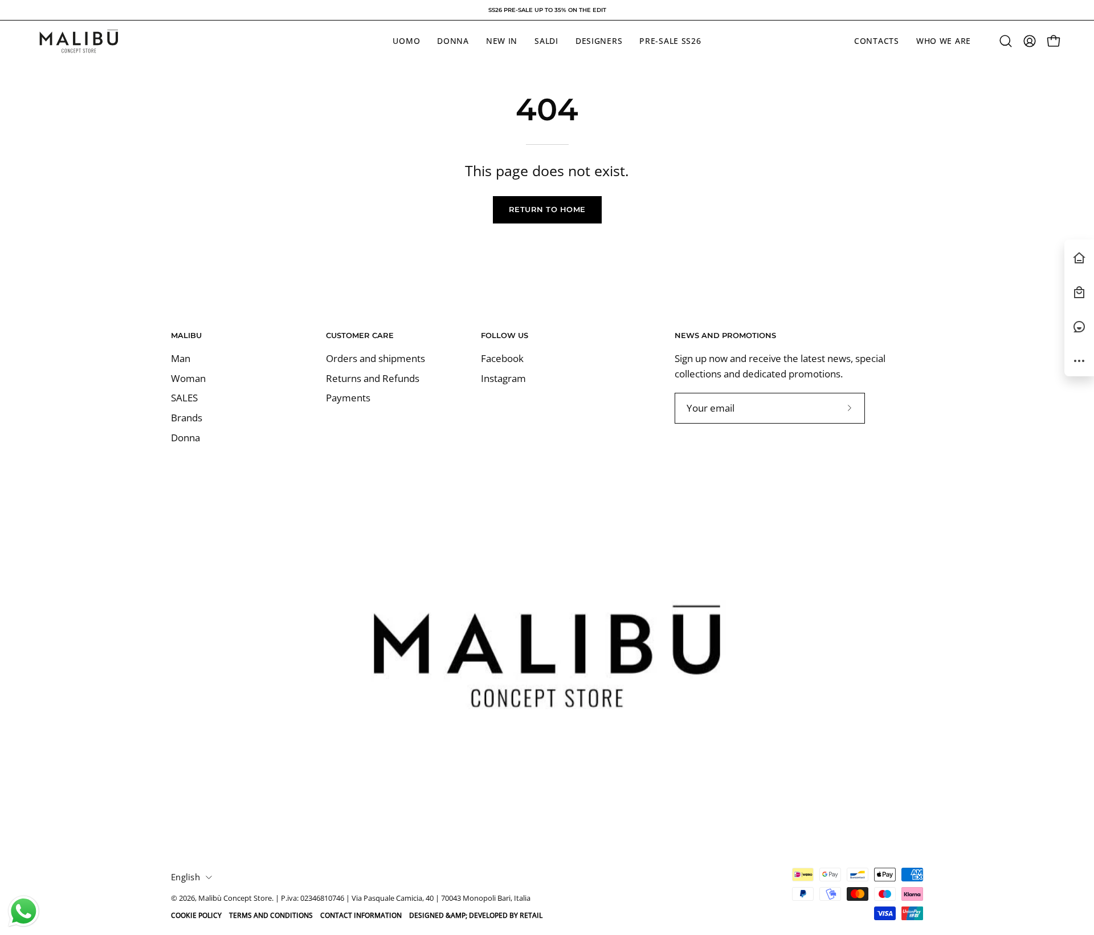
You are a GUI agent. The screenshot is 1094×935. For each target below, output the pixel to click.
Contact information (361, 915)
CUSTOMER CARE (360, 335)
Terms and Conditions (271, 915)
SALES (184, 398)
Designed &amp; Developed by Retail (475, 915)
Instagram (503, 378)
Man (180, 358)
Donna (185, 437)
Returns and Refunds (372, 378)
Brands (186, 417)
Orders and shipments (375, 358)
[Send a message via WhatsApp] (24, 911)
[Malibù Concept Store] (79, 41)
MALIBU (186, 335)
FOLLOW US (504, 335)
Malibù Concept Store (235, 898)
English (185, 877)
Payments (348, 398)
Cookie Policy (196, 915)
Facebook (502, 358)
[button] (1006, 41)
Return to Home (547, 209)
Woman (188, 378)
